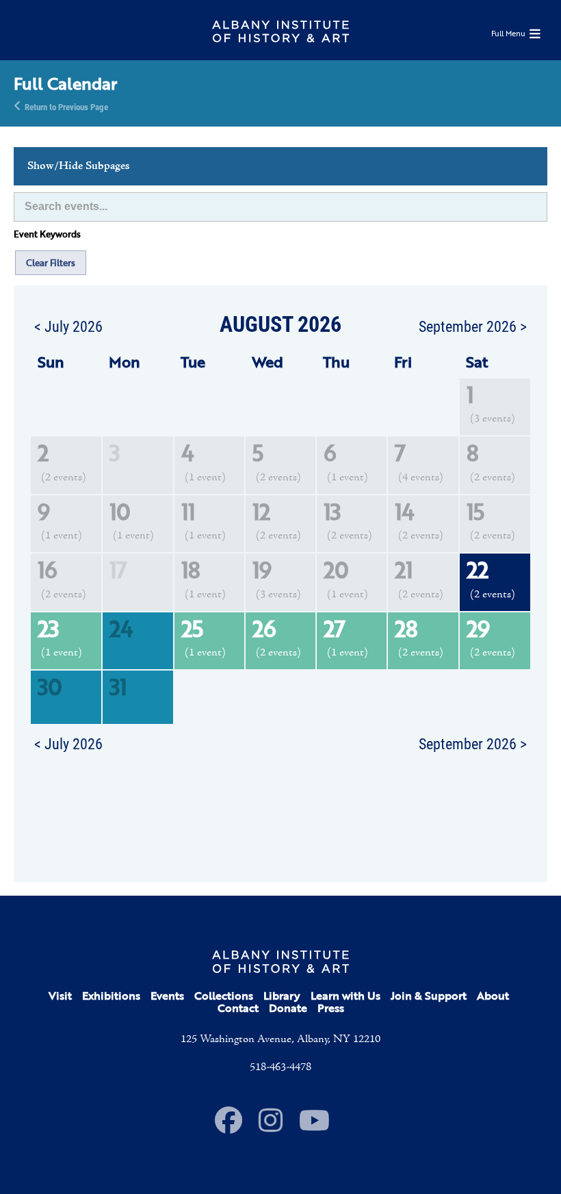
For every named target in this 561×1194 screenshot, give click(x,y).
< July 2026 (68, 325)
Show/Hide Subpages (78, 166)
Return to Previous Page (66, 106)
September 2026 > (473, 325)
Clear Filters (50, 263)
